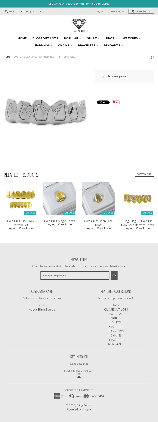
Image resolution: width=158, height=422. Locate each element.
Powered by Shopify (79, 409)
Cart (143, 11)
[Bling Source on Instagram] (152, 57)
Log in (99, 11)
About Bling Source (42, 309)
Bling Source (84, 405)
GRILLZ (92, 38)
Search (42, 305)
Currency (26, 11)
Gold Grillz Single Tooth (59, 221)
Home (22, 38)
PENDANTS (112, 45)
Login (103, 76)
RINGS (109, 38)
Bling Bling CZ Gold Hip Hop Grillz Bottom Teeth (137, 223)
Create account (116, 11)
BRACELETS (86, 45)
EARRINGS (42, 45)
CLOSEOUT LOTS (45, 38)
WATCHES (130, 38)
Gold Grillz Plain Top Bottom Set (20, 223)
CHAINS (63, 45)
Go (114, 275)
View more (144, 174)
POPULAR (71, 38)
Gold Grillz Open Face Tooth (98, 223)
